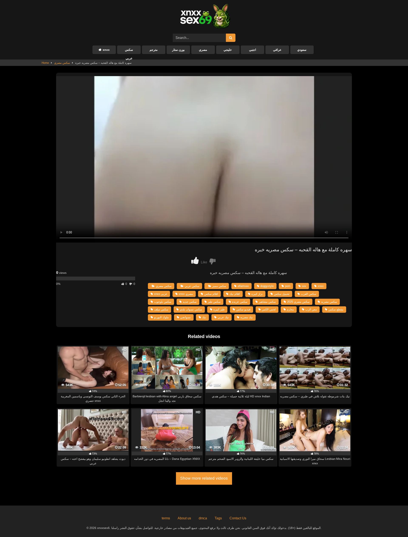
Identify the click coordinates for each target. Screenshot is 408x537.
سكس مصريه (329, 301)
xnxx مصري (186, 293)
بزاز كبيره (257, 293)
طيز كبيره (219, 309)
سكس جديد (190, 301)
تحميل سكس (281, 293)
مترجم (154, 49)
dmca (203, 518)
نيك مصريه (246, 317)
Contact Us (238, 518)
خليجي (228, 49)
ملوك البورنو (161, 317)
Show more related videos (204, 478)
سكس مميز (219, 286)
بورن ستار (178, 49)
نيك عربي (223, 317)
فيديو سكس (243, 309)
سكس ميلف (161, 309)
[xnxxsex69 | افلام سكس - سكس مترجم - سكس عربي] (204, 16)
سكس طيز (214, 301)
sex (304, 286)
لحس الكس (269, 309)
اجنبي (252, 49)
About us (184, 518)
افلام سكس (211, 293)
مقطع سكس (335, 309)
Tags (218, 518)
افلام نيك (235, 293)
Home (45, 62)
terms (166, 518)
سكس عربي (129, 51)
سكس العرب (308, 293)
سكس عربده (239, 301)
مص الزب (311, 309)
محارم (290, 309)
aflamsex (243, 286)
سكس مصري (62, 62)
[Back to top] (395, 524)
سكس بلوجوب (162, 301)
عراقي (277, 49)
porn (287, 286)
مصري (203, 49)
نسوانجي (185, 317)
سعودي (301, 49)
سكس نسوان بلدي (191, 309)
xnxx (106, 49)
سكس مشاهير (267, 301)
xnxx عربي (160, 293)
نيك (204, 317)
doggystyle (267, 286)
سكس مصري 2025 (298, 301)
